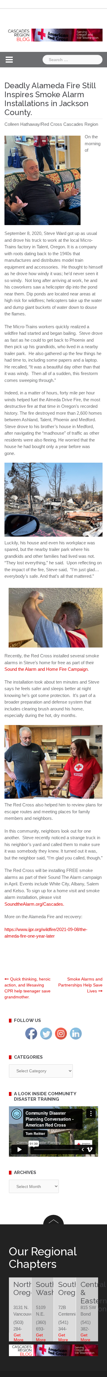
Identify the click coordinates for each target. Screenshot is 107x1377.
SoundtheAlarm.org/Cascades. (34, 904)
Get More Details (20, 1340)
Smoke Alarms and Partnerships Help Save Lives (80, 985)
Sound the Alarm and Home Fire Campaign (46, 669)
